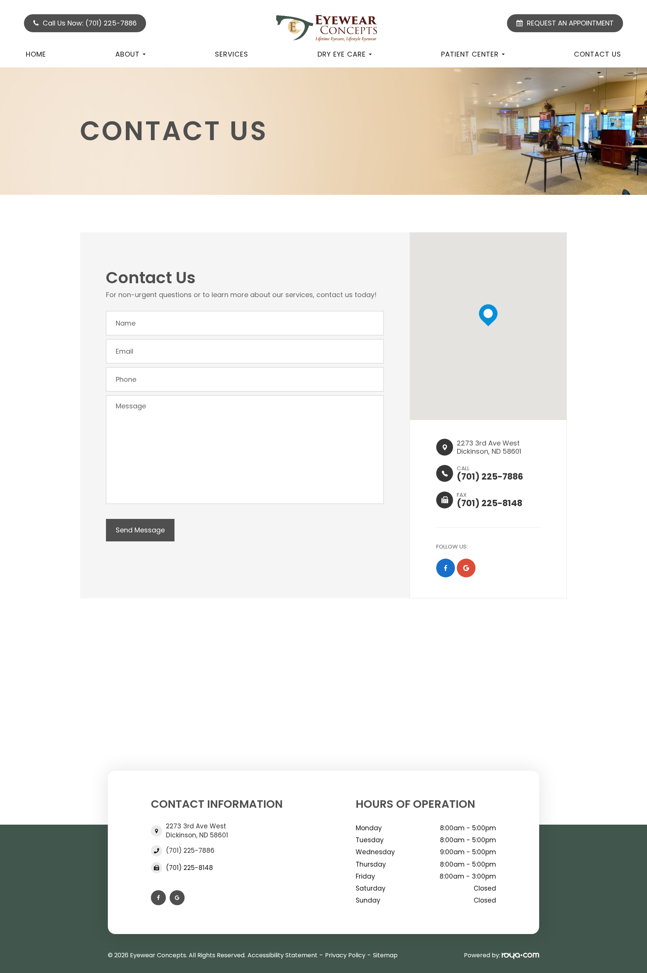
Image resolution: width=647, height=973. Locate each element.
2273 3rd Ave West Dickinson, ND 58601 (197, 831)
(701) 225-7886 (190, 850)
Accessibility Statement (282, 955)
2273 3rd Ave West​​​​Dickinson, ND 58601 (489, 447)
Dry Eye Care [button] (342, 54)
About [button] (127, 54)
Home (36, 54)
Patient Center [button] (470, 54)
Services (231, 54)
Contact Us (597, 54)
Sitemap (385, 955)
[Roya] (520, 955)
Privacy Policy (345, 955)
